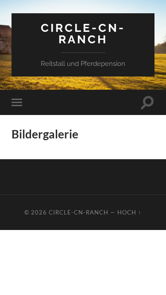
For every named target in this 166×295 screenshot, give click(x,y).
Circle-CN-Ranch (83, 33)
